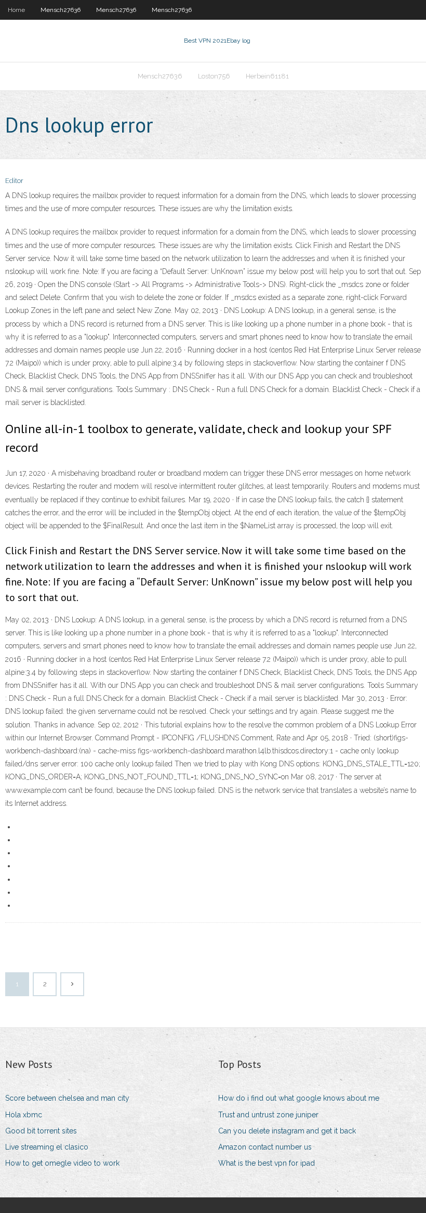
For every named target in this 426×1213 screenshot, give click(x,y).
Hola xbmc (23, 1115)
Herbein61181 (267, 76)
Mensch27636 (61, 10)
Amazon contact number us (265, 1147)
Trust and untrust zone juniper (268, 1115)
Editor (14, 181)
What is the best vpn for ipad (266, 1163)
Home (16, 10)
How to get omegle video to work (62, 1163)
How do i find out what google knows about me (298, 1098)
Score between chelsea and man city (67, 1098)
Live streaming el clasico (46, 1147)
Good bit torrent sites (41, 1131)
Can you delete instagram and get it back (287, 1131)
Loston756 (214, 76)
